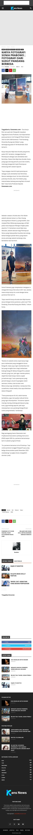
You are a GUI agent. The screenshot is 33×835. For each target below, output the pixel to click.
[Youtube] (23, 824)
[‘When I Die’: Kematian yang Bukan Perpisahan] (6, 583)
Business (5, 830)
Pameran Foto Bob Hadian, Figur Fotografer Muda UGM (8, 533)
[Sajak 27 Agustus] (6, 568)
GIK (12, 510)
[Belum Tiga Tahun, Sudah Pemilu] (6, 677)
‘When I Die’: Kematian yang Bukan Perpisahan (19, 582)
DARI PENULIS (18, 561)
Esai (3, 577)
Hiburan (18, 49)
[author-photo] (16, 550)
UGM (12, 512)
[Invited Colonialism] (6, 739)
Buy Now (27, 830)
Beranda (4, 47)
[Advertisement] (16, 27)
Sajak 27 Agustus (16, 566)
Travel (22, 830)
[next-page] (5, 589)
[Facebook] (3, 70)
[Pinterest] (10, 70)
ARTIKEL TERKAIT (7, 561)
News (8, 47)
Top (22, 49)
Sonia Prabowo (5, 512)
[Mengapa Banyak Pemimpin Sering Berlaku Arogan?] (6, 669)
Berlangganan (26, 648)
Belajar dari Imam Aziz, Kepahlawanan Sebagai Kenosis (24, 532)
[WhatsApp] (14, 70)
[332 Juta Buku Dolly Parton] (6, 575)
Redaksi (7, 66)
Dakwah (4, 585)
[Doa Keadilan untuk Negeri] (6, 662)
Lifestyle (13, 49)
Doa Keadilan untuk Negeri (19, 659)
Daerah (12, 47)
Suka (29, 642)
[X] (6, 70)
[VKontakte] (18, 824)
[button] (2, 8)
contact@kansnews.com (20, 813)
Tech (17, 830)
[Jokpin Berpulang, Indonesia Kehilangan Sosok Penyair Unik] (6, 732)
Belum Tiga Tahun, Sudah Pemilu (21, 675)
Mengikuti (27, 645)
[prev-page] (3, 589)
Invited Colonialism (17, 737)
